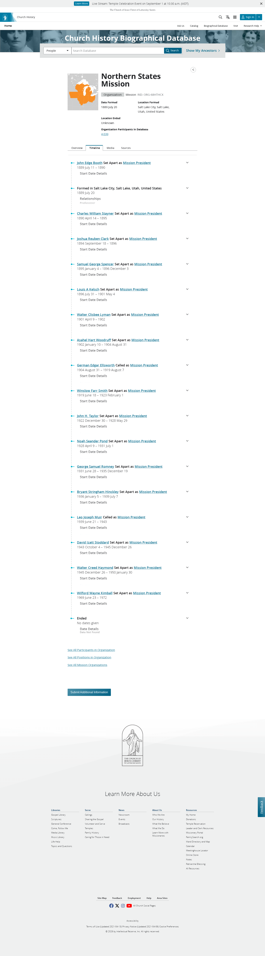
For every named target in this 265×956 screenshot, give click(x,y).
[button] (134, 166)
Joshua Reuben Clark (93, 238)
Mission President (137, 162)
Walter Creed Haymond (95, 567)
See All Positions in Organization (89, 657)
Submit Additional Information (89, 692)
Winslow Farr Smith (92, 390)
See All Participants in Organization (91, 650)
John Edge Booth (89, 162)
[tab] (77, 148)
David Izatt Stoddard (93, 542)
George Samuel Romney (95, 466)
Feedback (261, 807)
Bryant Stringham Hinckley (98, 491)
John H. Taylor (88, 415)
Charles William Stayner (95, 213)
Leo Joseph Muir (89, 517)
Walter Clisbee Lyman (94, 314)
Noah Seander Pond (92, 441)
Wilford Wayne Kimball (94, 593)
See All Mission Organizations (87, 665)
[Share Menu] (193, 69)
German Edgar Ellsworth (96, 365)
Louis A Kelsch (88, 289)
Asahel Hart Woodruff (94, 340)
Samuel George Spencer (95, 264)
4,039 (104, 134)
